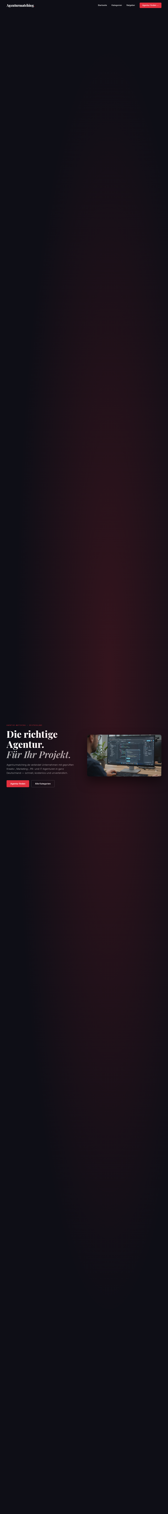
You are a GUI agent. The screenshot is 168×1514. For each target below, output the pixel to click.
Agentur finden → (150, 5)
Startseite (102, 5)
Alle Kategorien (43, 783)
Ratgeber (131, 5)
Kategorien (117, 5)
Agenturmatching (21, 5)
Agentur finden (17, 783)
